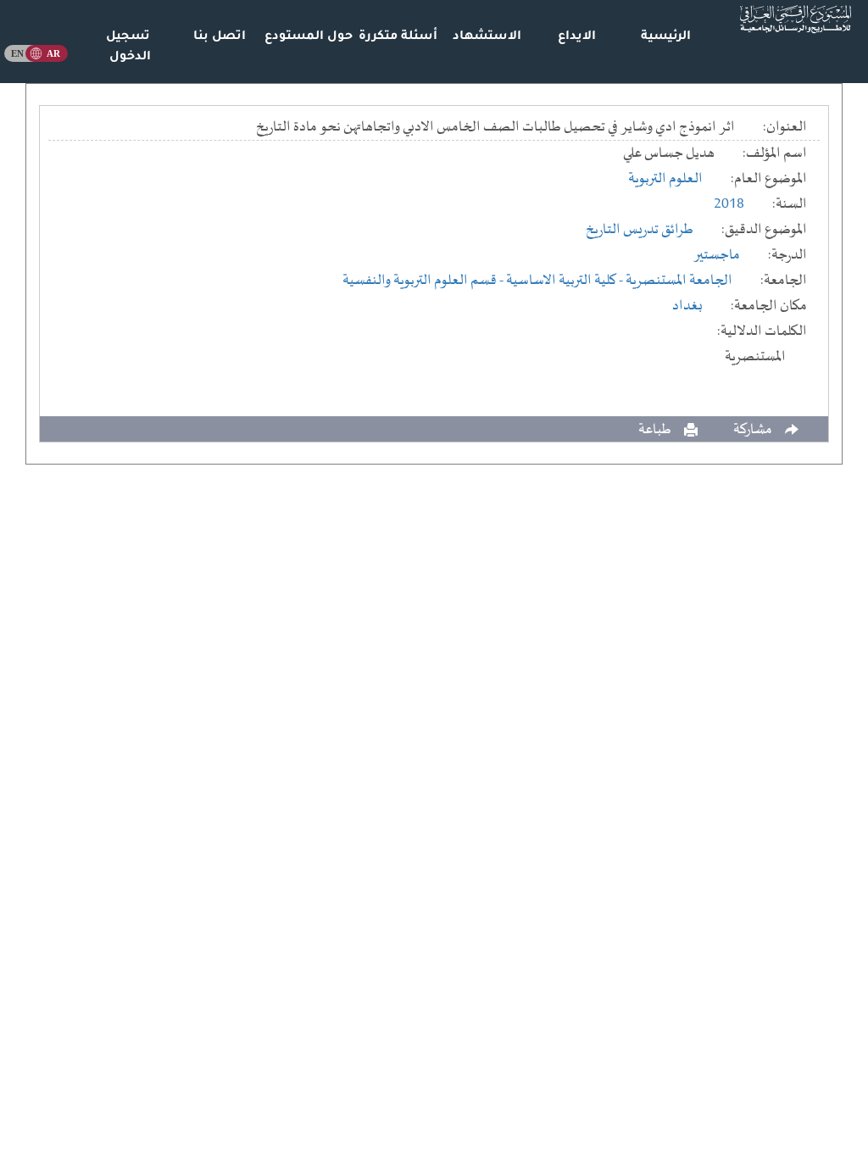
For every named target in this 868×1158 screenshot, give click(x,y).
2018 (729, 204)
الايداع (577, 37)
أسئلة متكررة (398, 37)
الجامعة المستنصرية (679, 280)
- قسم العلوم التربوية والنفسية (424, 280)
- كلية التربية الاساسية (566, 280)
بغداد (687, 306)
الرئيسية (666, 37)
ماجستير (716, 255)
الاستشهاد (487, 37)
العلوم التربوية (665, 179)
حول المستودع (308, 37)
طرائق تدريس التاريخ (639, 229)
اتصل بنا (219, 37)
